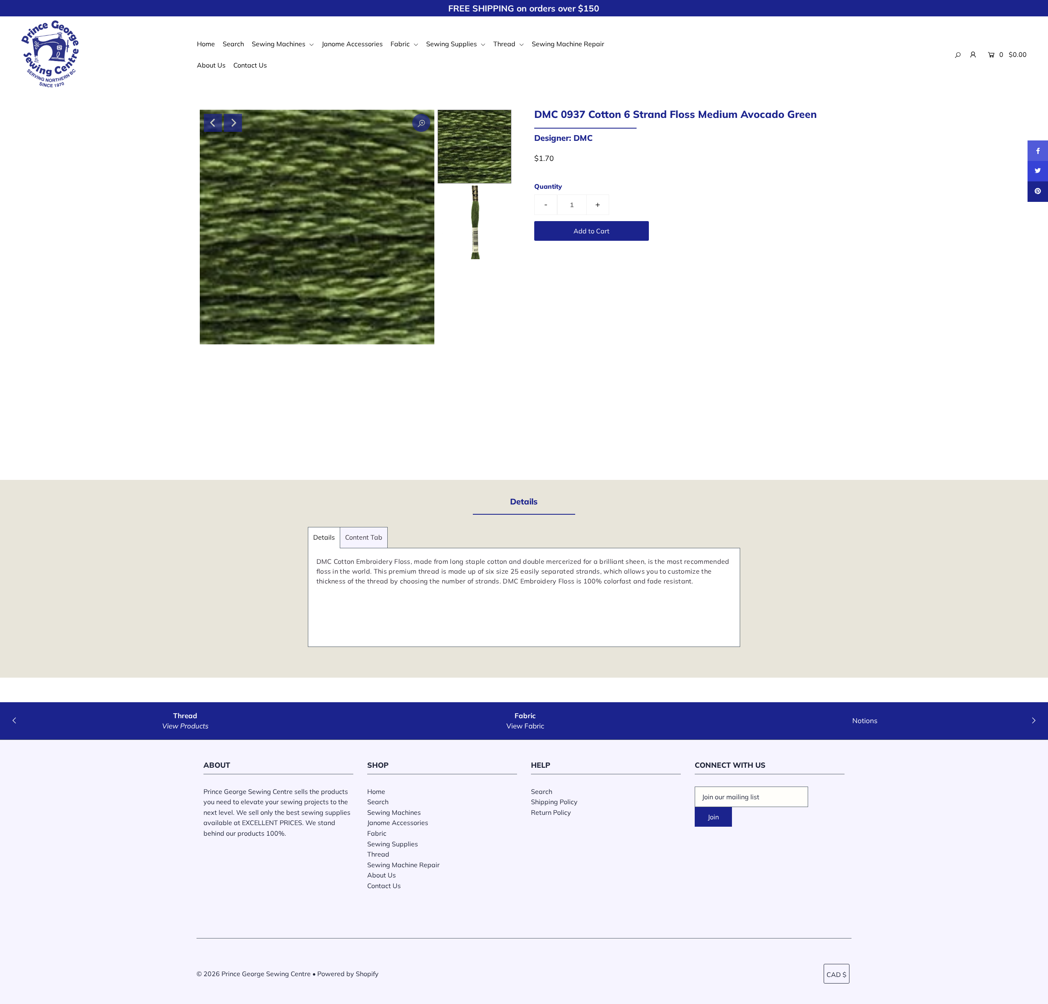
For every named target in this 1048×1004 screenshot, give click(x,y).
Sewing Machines (279, 44)
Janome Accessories (352, 44)
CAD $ (837, 974)
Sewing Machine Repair (568, 44)
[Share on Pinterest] (1038, 191)
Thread (505, 44)
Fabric (401, 44)
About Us (211, 65)
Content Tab (363, 537)
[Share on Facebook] (1038, 150)
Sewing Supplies (452, 44)
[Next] (233, 123)
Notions (864, 720)
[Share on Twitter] (1038, 171)
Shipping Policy (554, 802)
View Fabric (525, 725)
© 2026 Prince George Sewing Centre (253, 974)
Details (324, 537)
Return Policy (551, 812)
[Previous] (213, 123)
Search (233, 44)
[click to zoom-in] (421, 123)
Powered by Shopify (348, 974)
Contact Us (250, 65)
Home (206, 44)
